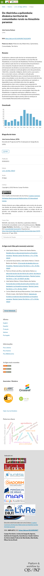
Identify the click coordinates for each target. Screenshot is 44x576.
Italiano (5, 332)
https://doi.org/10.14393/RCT (28, 530)
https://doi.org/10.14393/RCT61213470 (18, 38)
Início (3, 7)
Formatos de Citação (9, 237)
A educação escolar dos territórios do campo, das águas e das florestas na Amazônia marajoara (23, 273)
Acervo (10, 7)
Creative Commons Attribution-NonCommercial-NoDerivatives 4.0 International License (21, 198)
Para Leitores (7, 347)
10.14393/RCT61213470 (13, 229)
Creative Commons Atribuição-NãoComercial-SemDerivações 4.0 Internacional (21, 525)
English (5, 323)
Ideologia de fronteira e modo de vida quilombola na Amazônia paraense (22, 296)
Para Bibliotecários (8, 354)
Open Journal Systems (10, 411)
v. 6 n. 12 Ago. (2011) (20, 7)
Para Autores (7, 351)
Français (5, 329)
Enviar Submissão (10, 311)
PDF (6, 151)
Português (6, 335)
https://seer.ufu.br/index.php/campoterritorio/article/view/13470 (21, 231)
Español (5, 326)
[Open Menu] (2, 2)
